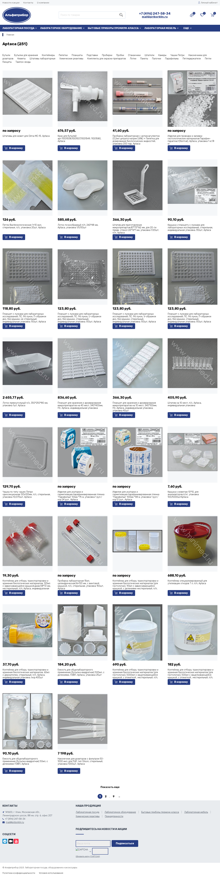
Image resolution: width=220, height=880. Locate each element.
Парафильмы (172, 58)
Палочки (156, 58)
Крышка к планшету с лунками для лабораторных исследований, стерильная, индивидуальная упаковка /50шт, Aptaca (190, 228)
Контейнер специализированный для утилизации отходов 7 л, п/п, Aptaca (187, 582)
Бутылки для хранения (26, 55)
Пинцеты (7, 62)
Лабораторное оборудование (61, 28)
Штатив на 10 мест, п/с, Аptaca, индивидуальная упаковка (184, 404)
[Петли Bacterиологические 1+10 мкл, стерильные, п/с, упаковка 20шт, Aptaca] (28, 185)
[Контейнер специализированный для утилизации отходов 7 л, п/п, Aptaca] (193, 541)
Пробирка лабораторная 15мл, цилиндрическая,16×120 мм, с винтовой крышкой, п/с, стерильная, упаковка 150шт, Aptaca (81, 584)
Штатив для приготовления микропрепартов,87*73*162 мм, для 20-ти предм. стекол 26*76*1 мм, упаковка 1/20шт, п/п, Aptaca (136, 229)
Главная (10, 34)
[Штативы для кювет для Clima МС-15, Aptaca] (27, 96)
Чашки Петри (177, 55)
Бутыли (6, 55)
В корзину (16, 148)
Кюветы (21, 58)
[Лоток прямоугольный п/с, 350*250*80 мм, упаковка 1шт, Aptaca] (28, 363)
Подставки (92, 55)
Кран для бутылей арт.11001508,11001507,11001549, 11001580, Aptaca (79, 139)
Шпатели (149, 55)
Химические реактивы (71, 58)
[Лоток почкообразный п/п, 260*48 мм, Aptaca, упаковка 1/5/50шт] (83, 185)
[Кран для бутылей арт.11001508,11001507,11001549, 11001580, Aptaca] (83, 96)
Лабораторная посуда (18, 28)
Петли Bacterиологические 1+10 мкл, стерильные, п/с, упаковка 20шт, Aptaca (24, 226)
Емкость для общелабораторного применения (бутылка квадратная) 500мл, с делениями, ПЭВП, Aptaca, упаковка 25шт (81, 672)
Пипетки (63, 55)
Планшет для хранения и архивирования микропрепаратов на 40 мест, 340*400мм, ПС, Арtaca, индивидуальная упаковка (80, 405)
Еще (186, 28)
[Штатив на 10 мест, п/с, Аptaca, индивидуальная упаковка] (193, 363)
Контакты (28, 2)
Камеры (162, 55)
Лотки (133, 58)
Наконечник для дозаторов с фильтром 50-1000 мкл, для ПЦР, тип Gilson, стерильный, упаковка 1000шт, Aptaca (81, 761)
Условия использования (51, 873)
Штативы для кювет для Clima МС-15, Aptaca (26, 136)
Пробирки (107, 55)
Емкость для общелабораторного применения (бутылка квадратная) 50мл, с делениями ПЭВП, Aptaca (25, 761)
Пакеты (144, 58)
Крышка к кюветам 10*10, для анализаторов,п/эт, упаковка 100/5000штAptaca (183, 494)
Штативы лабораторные (42, 58)
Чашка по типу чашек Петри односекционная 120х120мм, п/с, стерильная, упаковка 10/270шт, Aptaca (26, 494)
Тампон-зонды (23, 62)
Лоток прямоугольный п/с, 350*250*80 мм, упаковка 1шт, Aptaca (25, 404)
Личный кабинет (209, 2)
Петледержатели (192, 58)
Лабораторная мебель (160, 28)
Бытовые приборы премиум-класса (113, 28)
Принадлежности (114, 816)
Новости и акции (10, 2)
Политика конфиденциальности (18, 873)
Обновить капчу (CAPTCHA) (88, 856)
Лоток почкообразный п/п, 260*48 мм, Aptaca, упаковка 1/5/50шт (78, 226)
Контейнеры (48, 55)
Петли (208, 58)
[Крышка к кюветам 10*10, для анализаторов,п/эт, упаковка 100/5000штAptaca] (192, 452)
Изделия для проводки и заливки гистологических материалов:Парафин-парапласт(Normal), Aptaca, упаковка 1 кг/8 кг (191, 140)
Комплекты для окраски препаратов (106, 58)
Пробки (120, 55)
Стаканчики (134, 55)
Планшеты (77, 55)
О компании (43, 2)
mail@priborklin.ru (155, 16)
